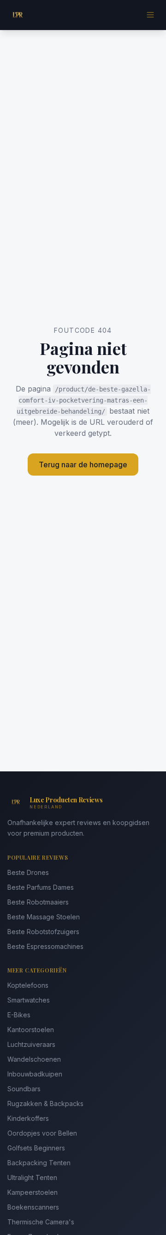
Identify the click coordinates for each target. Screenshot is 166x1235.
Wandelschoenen (34, 1059)
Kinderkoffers (28, 1118)
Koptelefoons (27, 985)
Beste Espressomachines (45, 946)
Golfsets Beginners (36, 1148)
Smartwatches (28, 1000)
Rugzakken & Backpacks (45, 1103)
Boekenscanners (33, 1207)
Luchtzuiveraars (31, 1044)
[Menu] (150, 14)
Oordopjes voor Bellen (42, 1133)
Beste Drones (28, 872)
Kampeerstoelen (32, 1192)
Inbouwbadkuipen (34, 1074)
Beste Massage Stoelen (43, 917)
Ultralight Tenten (32, 1177)
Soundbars (24, 1089)
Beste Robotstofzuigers (43, 931)
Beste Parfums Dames (40, 887)
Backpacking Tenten (39, 1163)
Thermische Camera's (40, 1222)
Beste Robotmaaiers (38, 902)
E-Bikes (18, 1015)
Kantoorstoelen (30, 1029)
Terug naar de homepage (83, 464)
